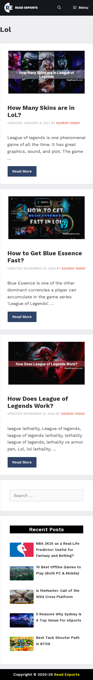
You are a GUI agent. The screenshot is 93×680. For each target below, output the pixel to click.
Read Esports (67, 674)
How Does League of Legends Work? (37, 402)
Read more (22, 171)
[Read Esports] (21, 7)
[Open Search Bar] (59, 7)
